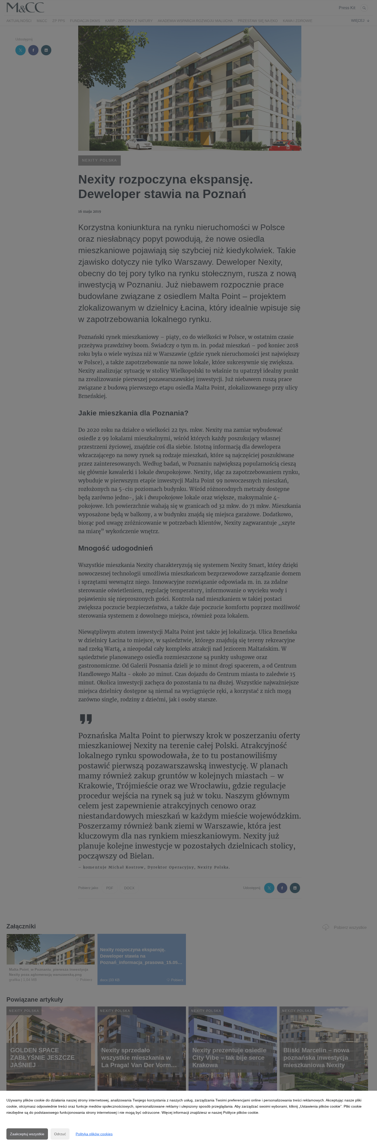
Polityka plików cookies (94, 1134)
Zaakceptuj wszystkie (27, 1134)
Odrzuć (60, 1134)
